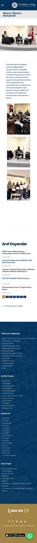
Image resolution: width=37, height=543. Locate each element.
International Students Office (12, 353)
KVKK (4, 368)
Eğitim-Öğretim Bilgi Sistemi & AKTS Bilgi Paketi (19, 338)
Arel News (6, 381)
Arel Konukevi (7, 388)
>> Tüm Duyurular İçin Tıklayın (12, 306)
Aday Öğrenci (7, 471)
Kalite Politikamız (8, 363)
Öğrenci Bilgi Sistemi (9, 469)
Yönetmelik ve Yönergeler (11, 341)
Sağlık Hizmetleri (8, 393)
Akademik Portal (8, 474)
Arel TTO (5, 446)
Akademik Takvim (8, 361)
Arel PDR (5, 438)
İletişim (4, 491)
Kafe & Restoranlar (8, 391)
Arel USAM (6, 448)
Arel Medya (6, 383)
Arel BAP (5, 421)
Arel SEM (5, 441)
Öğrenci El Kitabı (8, 351)
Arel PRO (5, 433)
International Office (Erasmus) (12, 356)
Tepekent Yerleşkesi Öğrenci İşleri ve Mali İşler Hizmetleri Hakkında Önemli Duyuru (18, 270)
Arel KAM (5, 426)
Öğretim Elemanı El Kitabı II (11, 348)
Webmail (5, 476)
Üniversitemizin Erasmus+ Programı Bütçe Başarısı (16, 288)
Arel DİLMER (6, 423)
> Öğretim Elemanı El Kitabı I (11, 346)
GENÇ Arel (6, 453)
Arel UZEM (6, 450)
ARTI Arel (5, 418)
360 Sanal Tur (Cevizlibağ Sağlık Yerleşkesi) (17, 488)
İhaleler (5, 481)
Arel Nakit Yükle (7, 479)
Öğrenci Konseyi (8, 398)
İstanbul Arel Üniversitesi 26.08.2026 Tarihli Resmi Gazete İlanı (17, 261)
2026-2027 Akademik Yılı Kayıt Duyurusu (16, 278)
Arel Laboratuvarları (9, 455)
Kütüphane (6, 358)
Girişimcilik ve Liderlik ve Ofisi (12, 396)
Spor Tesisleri (7, 401)
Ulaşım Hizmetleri (8, 406)
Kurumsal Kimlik (7, 343)
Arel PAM (5, 431)
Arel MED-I (6, 428)
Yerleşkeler (6, 403)
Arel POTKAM (7, 436)
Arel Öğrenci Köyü (8, 386)
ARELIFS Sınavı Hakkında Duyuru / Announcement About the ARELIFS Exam (16, 252)
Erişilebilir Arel (7, 408)
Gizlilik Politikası (7, 366)
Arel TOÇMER (7, 443)
